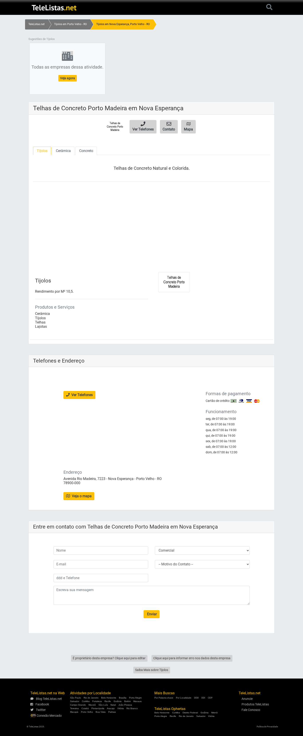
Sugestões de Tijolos (41, 39)
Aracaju (111, 708)
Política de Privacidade (267, 726)
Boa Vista (101, 712)
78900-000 (71, 483)
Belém (127, 701)
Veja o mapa (81, 496)
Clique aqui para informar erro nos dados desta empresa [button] (191, 658)
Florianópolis (97, 708)
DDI (203, 698)
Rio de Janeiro (91, 698)
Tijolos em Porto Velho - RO (70, 24)
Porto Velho (87, 712)
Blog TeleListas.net (48, 698)
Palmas (112, 712)
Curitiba (86, 701)
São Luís (103, 705)
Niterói (214, 712)
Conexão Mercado (49, 715)
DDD (196, 698)
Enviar (151, 614)
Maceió (92, 705)
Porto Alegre (135, 698)
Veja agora (67, 78)
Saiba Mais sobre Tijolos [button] (151, 670)
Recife (107, 701)
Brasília (122, 698)
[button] (143, 126)
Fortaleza (97, 701)
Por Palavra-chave (163, 698)
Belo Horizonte (108, 698)
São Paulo (75, 698)
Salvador (74, 701)
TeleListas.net (36, 24)
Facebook (42, 704)
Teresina (74, 708)
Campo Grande (78, 705)
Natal (113, 705)
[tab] (42, 151)
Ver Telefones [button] (82, 395)
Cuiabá (85, 708)
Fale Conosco (251, 710)
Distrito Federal (190, 712)
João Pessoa (125, 705)
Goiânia (118, 701)
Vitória (120, 708)
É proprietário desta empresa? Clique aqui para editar (109, 658)
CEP (210, 698)
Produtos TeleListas (255, 704)
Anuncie (247, 698)
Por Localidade (183, 698)
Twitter (40, 710)
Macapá (74, 712)
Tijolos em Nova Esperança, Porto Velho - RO (123, 24)
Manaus (137, 701)
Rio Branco (132, 708)
